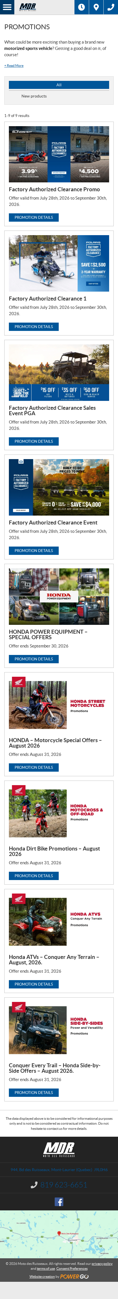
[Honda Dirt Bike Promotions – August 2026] (59, 813)
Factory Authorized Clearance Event (53, 522)
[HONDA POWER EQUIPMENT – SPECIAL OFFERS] (59, 596)
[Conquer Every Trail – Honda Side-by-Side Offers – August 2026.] (59, 1030)
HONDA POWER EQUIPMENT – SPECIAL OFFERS (48, 634)
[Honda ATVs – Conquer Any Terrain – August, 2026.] (59, 922)
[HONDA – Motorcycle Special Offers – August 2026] (59, 705)
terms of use (46, 1268)
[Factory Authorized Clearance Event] (59, 487)
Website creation (42, 1276)
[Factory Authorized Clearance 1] (59, 263)
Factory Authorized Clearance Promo (54, 189)
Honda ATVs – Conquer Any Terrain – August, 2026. (54, 960)
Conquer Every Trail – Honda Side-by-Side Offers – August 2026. (55, 1068)
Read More (13, 65)
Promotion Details (34, 217)
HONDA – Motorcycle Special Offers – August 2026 (55, 743)
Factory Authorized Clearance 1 (47, 298)
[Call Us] (111, 7)
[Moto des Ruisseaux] (44, 7)
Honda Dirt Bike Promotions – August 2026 (54, 851)
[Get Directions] (96, 7)
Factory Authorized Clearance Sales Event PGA (52, 410)
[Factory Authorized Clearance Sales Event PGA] (59, 372)
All (59, 85)
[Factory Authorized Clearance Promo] (59, 154)
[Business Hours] (81, 7)
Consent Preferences (72, 1268)
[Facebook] (59, 1201)
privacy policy (102, 1263)
